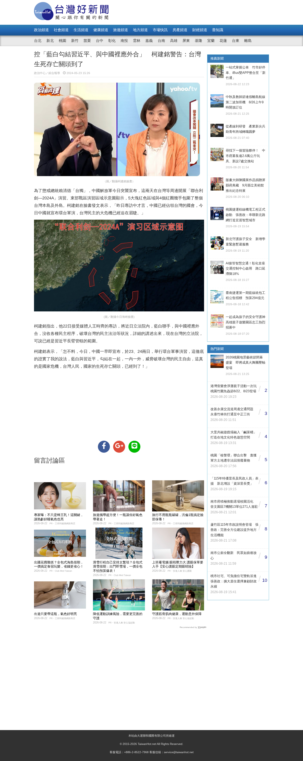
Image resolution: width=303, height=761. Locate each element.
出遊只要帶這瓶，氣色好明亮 (55, 614)
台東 (235, 41)
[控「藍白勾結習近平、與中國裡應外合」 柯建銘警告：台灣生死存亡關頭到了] (104, 447)
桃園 (62, 41)
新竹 (75, 41)
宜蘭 (211, 41)
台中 (99, 41)
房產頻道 (180, 30)
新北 (50, 41)
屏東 (186, 41)
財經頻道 (199, 30)
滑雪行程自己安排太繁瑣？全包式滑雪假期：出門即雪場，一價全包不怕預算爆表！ (117, 567)
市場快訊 (160, 30)
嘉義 (149, 41)
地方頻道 (140, 30)
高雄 (173, 41)
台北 (37, 41)
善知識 (217, 30)
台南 (161, 41)
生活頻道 (81, 30)
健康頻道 (100, 30)
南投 (124, 41)
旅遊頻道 (120, 30)
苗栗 (87, 41)
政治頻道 (41, 30)
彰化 (112, 41)
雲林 (136, 41)
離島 (248, 41)
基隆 (198, 41)
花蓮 (223, 41)
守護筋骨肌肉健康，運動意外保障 (177, 614)
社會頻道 (61, 30)
